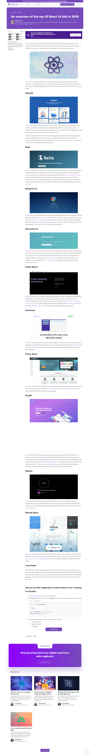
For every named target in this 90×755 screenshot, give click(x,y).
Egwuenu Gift (18, 20)
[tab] (31, 600)
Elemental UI (28, 251)
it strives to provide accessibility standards (38, 220)
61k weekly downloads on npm (35, 347)
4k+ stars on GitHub (51, 258)
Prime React (28, 386)
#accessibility (29, 636)
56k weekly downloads (56, 217)
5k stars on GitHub (74, 303)
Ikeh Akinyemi (65, 703)
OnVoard (42, 224)
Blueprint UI (28, 215)
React (26, 44)
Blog (21, 4)
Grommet (27, 343)
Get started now (54, 629)
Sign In (79, 4)
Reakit (27, 455)
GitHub (38, 464)
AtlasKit (27, 125)
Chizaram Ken (18, 703)
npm (73, 258)
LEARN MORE (11, 49)
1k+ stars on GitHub (51, 389)
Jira (55, 140)
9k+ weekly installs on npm (66, 389)
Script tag (36, 601)
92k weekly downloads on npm (33, 306)
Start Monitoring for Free (67, 4)
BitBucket (59, 140)
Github (29, 184)
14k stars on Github (43, 217)
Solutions (37, 4)
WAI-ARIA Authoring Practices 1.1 (51, 462)
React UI (27, 82)
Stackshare (34, 262)
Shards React (28, 554)
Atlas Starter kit (69, 140)
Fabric (27, 296)
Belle (26, 170)
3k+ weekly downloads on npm (51, 464)
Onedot (36, 224)
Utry (47, 260)
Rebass (27, 501)
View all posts (45, 750)
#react (34, 636)
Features (28, 4)
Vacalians (53, 260)
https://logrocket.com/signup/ (39, 596)
